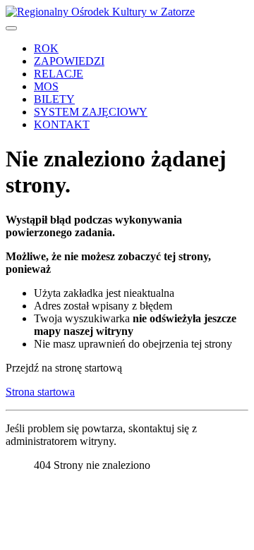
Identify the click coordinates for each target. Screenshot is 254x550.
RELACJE (58, 74)
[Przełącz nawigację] (11, 28)
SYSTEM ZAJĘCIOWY (90, 112)
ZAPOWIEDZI (69, 61)
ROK (46, 48)
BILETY (54, 99)
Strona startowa (40, 392)
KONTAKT (62, 124)
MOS (46, 86)
